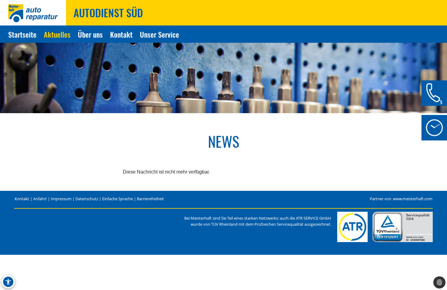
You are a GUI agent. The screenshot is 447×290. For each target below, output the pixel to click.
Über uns (90, 34)
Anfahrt (40, 198)
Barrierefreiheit (150, 198)
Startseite (22, 34)
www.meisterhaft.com (412, 198)
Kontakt (121, 34)
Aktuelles (57, 34)
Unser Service (159, 34)
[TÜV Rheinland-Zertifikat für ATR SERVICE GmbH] (402, 227)
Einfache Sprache (117, 198)
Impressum (61, 198)
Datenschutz (86, 198)
